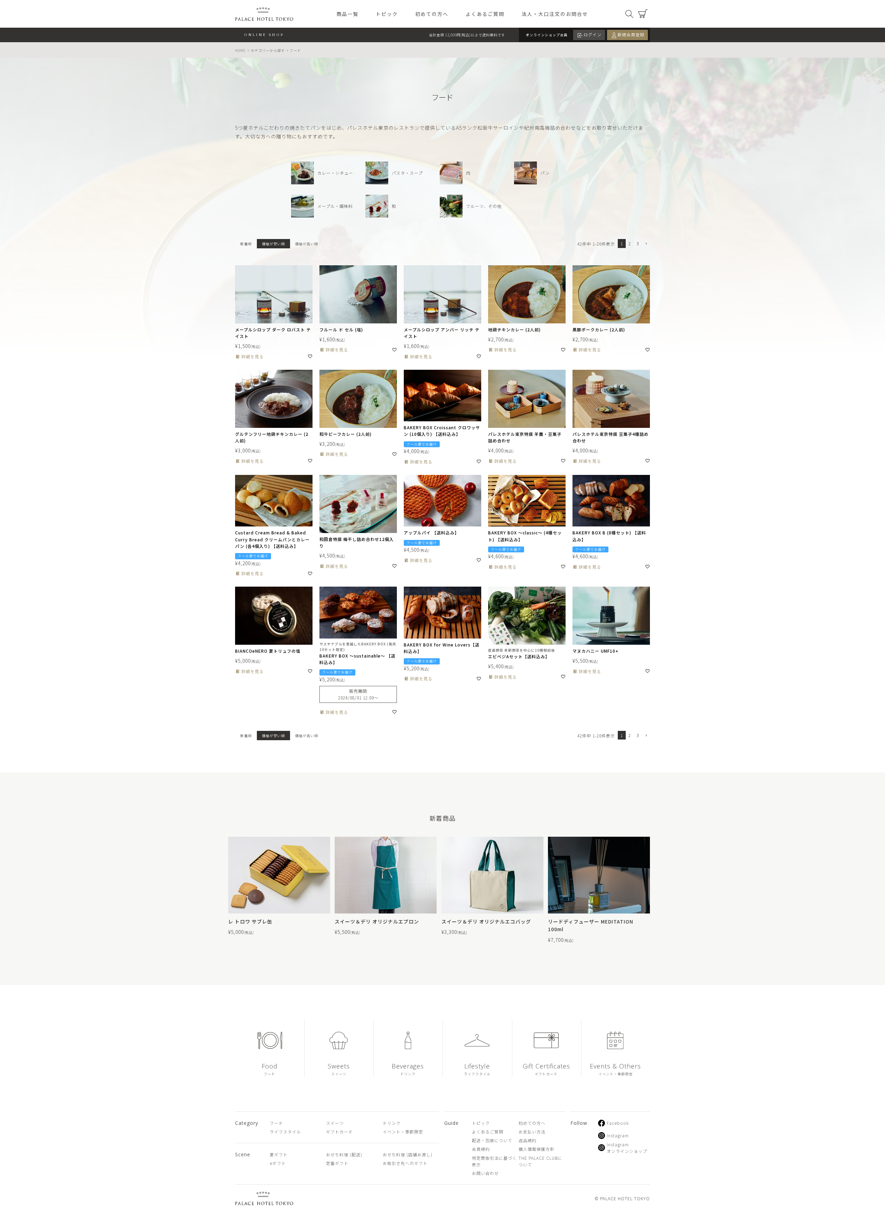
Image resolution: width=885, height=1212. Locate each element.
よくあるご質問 (485, 13)
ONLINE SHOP (264, 34)
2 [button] (629, 243)
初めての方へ (431, 13)
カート (643, 14)
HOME (240, 50)
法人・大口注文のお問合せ (555, 13)
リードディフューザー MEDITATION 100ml (590, 925)
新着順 (246, 243)
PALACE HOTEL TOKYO (264, 1198)
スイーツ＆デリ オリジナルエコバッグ (486, 921)
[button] (646, 244)
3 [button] (637, 243)
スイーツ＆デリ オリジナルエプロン (377, 921)
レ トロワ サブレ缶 (250, 921)
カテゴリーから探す (268, 50)
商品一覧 (347, 13)
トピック (387, 13)
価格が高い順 (306, 243)
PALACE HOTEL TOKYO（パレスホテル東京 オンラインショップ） (264, 14)
